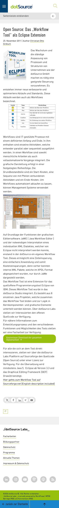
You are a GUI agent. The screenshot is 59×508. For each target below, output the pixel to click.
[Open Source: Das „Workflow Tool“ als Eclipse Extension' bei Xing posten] (25, 400)
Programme (9, 453)
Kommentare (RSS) (25, 499)
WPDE (48, 496)
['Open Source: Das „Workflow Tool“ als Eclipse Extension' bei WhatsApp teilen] (31, 400)
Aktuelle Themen (11, 458)
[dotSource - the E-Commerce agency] (21, 6)
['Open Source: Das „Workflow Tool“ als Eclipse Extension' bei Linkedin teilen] (19, 400)
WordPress (40, 496)
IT (5, 411)
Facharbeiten (9, 436)
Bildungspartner (11, 442)
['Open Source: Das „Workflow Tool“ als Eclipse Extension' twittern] (7, 400)
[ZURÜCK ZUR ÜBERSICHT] (53, 403)
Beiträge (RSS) (8, 499)
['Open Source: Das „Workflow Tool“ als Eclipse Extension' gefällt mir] (13, 400)
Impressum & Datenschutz (16, 463)
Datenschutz (9, 447)
